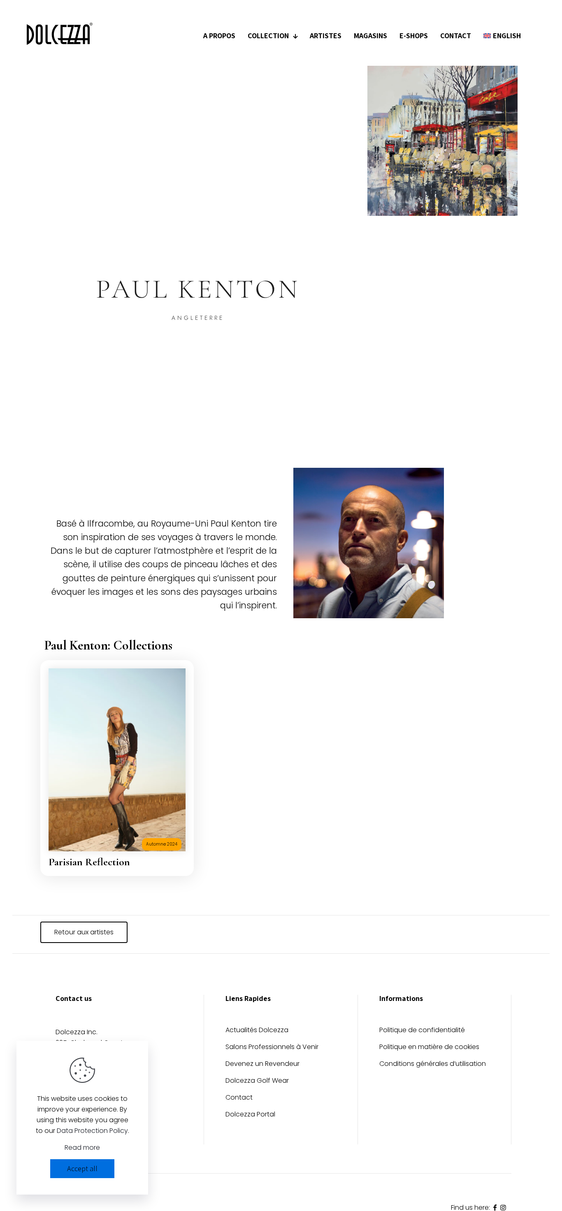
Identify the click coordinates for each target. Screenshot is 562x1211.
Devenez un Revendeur (262, 1064)
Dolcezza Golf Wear (257, 1081)
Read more (82, 1147)
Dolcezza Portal (250, 1115)
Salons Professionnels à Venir (271, 1048)
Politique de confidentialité (422, 1031)
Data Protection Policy (92, 1130)
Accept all (82, 1168)
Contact (239, 1098)
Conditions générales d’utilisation (432, 1064)
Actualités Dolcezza (256, 1031)
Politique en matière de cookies (429, 1048)
